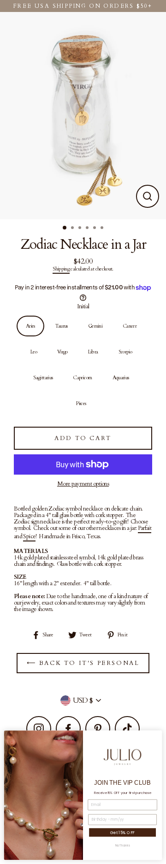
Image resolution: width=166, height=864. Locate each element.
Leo (33, 351)
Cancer (129, 326)
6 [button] (103, 228)
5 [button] (95, 228)
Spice (29, 537)
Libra (93, 351)
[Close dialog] (156, 735)
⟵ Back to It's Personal (83, 663)
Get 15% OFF (122, 832)
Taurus (61, 326)
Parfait (145, 528)
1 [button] (65, 228)
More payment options (83, 484)
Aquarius (121, 377)
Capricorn (82, 377)
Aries (30, 326)
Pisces (81, 403)
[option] (83, 115)
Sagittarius (43, 377)
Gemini (95, 326)
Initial (83, 306)
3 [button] (80, 228)
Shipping (61, 269)
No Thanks (122, 846)
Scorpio (125, 351)
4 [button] (88, 228)
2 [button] (73, 228)
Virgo (62, 351)
